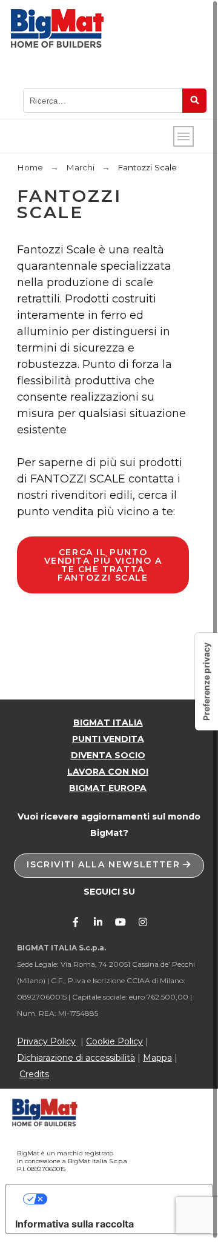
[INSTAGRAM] (143, 922)
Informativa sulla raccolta (74, 1224)
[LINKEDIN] (98, 922)
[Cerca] (194, 100)
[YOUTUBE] (120, 922)
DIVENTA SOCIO (108, 755)
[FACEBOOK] (75, 922)
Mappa (157, 1057)
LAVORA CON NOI (107, 771)
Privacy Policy (46, 1041)
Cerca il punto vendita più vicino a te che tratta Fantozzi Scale (103, 565)
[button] (109, 865)
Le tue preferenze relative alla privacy (121, 1199)
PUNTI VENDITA (108, 738)
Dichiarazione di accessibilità (76, 1057)
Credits (34, 1074)
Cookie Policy (114, 1041)
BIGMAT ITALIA (108, 722)
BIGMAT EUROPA (108, 788)
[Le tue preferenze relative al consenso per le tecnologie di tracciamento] (206, 681)
